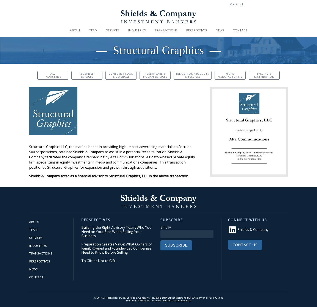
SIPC (147, 300)
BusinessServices (87, 75)
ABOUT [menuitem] (75, 30)
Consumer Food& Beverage (120, 75)
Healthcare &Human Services (155, 75)
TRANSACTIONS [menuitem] (165, 30)
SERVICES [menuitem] (112, 30)
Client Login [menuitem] (237, 4)
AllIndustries (53, 75)
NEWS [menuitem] (220, 30)
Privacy (156, 300)
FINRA (141, 300)
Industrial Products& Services (192, 75)
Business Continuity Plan (177, 300)
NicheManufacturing (230, 75)
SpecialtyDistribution (264, 75)
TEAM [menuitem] (93, 30)
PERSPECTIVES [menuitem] (196, 30)
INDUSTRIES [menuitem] (137, 30)
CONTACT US (245, 244)
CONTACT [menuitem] (240, 30)
